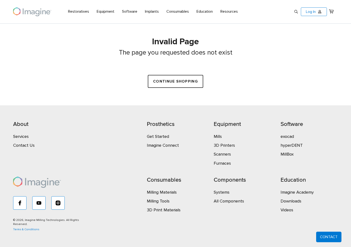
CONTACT (329, 237)
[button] (314, 11)
